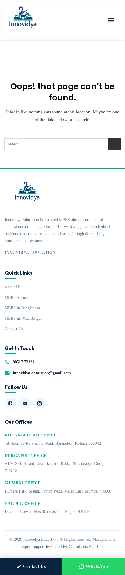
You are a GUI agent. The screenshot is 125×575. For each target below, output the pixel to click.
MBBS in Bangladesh (22, 308)
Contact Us (14, 328)
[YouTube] (25, 403)
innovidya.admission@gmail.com (42, 373)
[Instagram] (39, 403)
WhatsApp (97, 566)
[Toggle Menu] (111, 20)
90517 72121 (23, 362)
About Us (12, 287)
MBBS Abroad (17, 297)
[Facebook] (10, 403)
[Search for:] (62, 144)
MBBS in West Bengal (23, 318)
